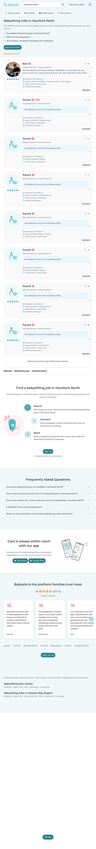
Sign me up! (48, 655)
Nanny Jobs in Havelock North (48, 678)
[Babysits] (11, 4)
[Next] (91, 619)
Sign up (48, 451)
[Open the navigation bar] (90, 4)
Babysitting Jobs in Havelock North (19, 678)
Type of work (13, 13)
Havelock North (30, 696)
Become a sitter (76, 4)
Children (30, 13)
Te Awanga (45, 687)
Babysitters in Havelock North (75, 678)
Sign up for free (12, 47)
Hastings (7, 687)
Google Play (38, 560)
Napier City (17, 687)
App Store (21, 560)
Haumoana (34, 687)
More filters (65, 13)
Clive (26, 687)
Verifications (47, 13)
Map (49, 837)
